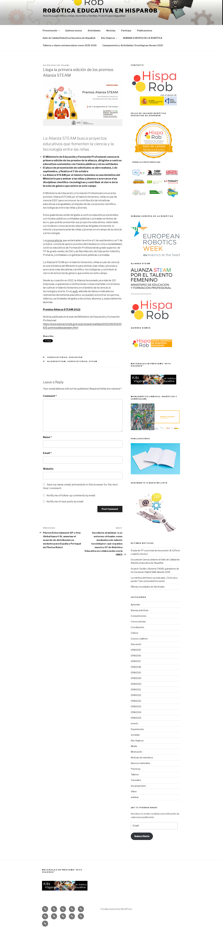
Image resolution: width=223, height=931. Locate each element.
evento (134, 723)
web (75, 291)
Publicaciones (144, 30)
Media (134, 746)
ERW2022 (136, 695)
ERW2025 (136, 718)
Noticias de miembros (142, 757)
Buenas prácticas (139, 610)
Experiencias (137, 729)
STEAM (93, 361)
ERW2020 (136, 678)
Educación (76, 357)
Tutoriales (136, 780)
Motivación (136, 751)
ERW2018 (136, 667)
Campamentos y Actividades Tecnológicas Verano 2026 (132, 45)
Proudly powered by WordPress (116, 909)
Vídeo (134, 791)
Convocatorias (57, 357)
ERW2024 (136, 712)
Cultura (134, 633)
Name (47, 437)
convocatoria (54, 240)
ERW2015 (136, 650)
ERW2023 (136, 706)
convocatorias (77, 361)
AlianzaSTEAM (56, 361)
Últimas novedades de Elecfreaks (148, 586)
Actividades (94, 30)
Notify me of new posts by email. (65, 501)
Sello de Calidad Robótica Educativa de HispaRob (69, 38)
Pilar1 (65, 65)
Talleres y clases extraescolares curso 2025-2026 (70, 45)
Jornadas (135, 735)
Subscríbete (141, 836)
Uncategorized (138, 786)
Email (47, 453)
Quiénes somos (73, 30)
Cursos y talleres (139, 638)
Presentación (50, 30)
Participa (126, 30)
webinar (135, 797)
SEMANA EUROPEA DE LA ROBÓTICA (142, 38)
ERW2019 (136, 672)
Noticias (110, 30)
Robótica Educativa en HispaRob (100, 10)
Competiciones (138, 616)
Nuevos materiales (140, 763)
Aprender (135, 604)
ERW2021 (136, 689)
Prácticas (135, 769)
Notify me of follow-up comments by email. (71, 495)
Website (48, 468)
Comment (50, 396)
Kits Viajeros (108, 38)
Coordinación (137, 627)
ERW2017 (136, 661)
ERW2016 (136, 655)
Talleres (135, 774)
